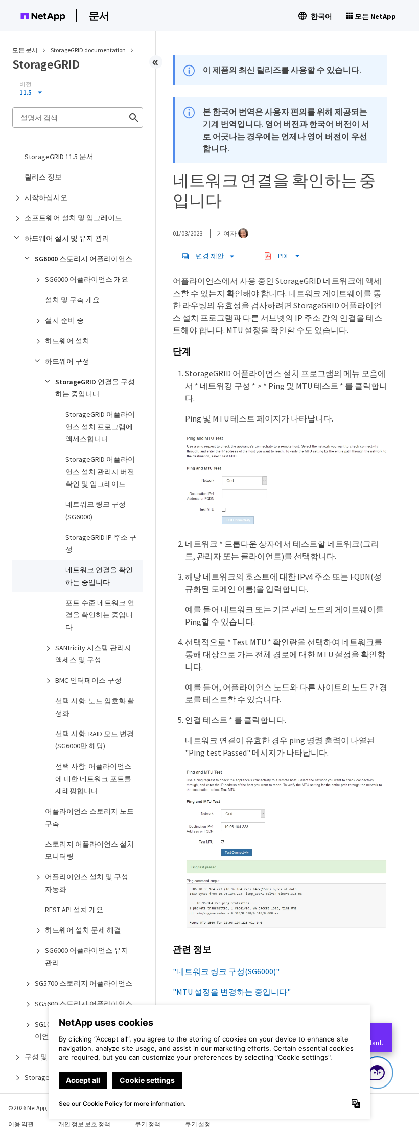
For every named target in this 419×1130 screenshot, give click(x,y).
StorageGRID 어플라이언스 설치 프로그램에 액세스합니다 (100, 427)
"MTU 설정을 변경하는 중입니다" (232, 992)
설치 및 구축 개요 (72, 299)
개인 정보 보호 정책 (84, 1124)
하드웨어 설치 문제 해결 (83, 930)
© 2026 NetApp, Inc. (33, 1108)
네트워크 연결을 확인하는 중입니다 (99, 576)
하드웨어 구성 (67, 361)
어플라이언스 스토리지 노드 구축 (89, 817)
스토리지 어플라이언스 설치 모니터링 (89, 850)
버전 (25, 84)
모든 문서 (25, 50)
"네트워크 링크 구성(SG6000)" (226, 971)
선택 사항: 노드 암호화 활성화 (94, 707)
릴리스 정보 (43, 177)
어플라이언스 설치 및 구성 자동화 (86, 883)
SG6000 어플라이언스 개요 (86, 279)
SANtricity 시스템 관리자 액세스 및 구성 (93, 653)
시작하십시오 (46, 197)
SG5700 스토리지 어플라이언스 (83, 983)
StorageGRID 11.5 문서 (59, 156)
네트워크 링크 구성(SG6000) (95, 510)
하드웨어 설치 (67, 340)
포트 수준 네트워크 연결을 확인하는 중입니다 (99, 615)
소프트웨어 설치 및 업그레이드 (73, 218)
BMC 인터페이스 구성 (88, 680)
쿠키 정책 (147, 1124)
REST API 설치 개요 (74, 909)
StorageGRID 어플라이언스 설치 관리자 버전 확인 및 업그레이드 (100, 472)
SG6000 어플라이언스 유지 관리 (86, 956)
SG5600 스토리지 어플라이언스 (83, 1003)
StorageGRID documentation (89, 50)
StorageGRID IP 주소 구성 (100, 543)
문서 (99, 15)
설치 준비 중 (64, 320)
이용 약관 (21, 1124)
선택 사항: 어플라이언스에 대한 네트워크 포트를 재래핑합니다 (93, 778)
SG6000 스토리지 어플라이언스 (83, 258)
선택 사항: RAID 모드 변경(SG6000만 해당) (94, 739)
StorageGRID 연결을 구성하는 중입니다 (95, 387)
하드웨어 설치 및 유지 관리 (67, 238)
